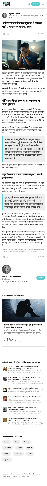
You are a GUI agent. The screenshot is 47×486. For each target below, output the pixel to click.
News (30, 454)
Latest (29, 448)
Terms (9, 477)
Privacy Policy (25, 477)
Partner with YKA (21, 474)
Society (6, 442)
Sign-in (35, 4)
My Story (7, 459)
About (12, 474)
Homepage (6, 474)
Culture (19, 448)
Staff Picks (18, 454)
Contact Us (16, 477)
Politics (26, 442)
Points (30, 474)
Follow (40, 278)
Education (7, 448)
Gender (6, 454)
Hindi (16, 442)
